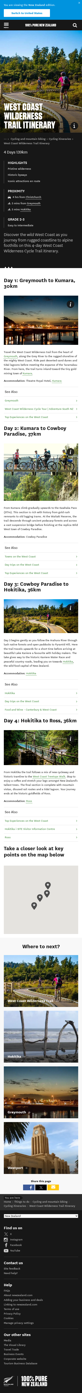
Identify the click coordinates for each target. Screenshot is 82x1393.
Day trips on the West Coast (22, 564)
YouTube (14, 1250)
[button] (6, 25)
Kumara (27, 373)
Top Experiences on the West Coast (26, 417)
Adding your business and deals (23, 1300)
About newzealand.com (18, 1295)
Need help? (11, 1273)
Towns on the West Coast (20, 556)
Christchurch (33, 197)
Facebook (15, 1245)
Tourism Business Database (20, 1363)
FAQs (7, 1290)
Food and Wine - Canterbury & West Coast (31, 709)
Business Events (14, 1354)
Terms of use (11, 1309)
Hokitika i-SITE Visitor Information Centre (30, 829)
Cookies (9, 1318)
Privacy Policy (12, 1313)
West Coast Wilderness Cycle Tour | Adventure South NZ (39, 409)
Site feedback (12, 1268)
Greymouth (33, 203)
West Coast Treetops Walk (49, 776)
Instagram (16, 1239)
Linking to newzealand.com (20, 1304)
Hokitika (26, 209)
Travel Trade (11, 1349)
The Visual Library (15, 1345)
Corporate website (15, 1359)
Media (7, 1340)
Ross (29, 801)
